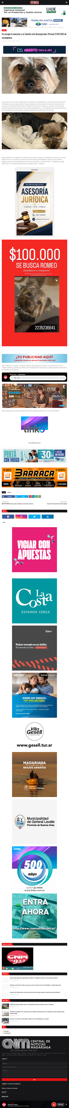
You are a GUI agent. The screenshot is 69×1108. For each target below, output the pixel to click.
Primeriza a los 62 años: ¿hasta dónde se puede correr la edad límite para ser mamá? (29, 1019)
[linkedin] (48, 517)
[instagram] (21, 517)
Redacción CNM (7, 41)
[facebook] (8, 517)
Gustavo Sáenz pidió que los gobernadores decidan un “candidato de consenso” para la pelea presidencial (34, 978)
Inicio (4, 27)
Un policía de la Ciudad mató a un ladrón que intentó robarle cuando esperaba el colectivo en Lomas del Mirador (35, 992)
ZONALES (9, 27)
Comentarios (7, 1033)
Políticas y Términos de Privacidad (9, 1088)
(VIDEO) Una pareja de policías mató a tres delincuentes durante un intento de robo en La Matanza (32, 1004)
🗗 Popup (60, 1104)
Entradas (6, 1031)
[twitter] (34, 517)
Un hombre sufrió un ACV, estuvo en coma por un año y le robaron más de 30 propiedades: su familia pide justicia (35, 985)
